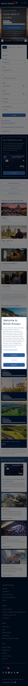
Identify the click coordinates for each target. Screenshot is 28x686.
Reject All (14, 365)
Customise (14, 360)
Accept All (14, 355)
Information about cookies (10, 349)
